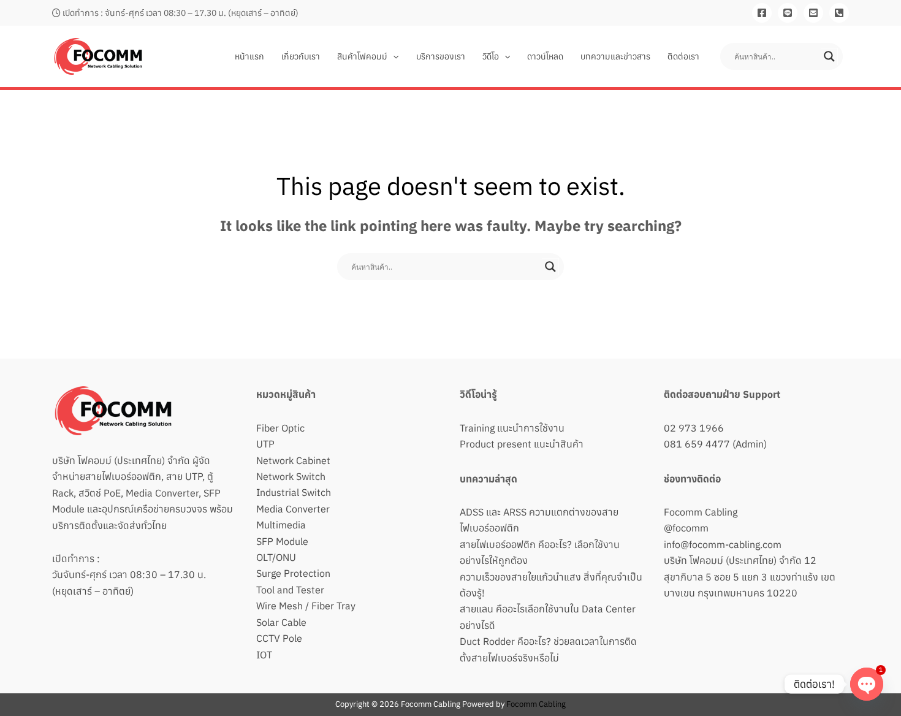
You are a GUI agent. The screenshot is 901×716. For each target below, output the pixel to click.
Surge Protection (293, 573)
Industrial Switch (293, 492)
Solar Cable (281, 622)
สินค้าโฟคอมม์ (362, 56)
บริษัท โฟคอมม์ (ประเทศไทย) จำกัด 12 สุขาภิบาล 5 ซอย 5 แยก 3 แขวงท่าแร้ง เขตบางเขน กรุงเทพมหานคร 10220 (749, 576)
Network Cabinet (293, 460)
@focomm (686, 528)
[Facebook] (762, 13)
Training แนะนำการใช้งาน (512, 428)
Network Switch (290, 476)
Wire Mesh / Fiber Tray (305, 606)
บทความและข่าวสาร (615, 56)
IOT (264, 655)
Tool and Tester (290, 590)
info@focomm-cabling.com (722, 544)
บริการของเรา (440, 56)
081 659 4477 (697, 444)
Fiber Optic (280, 428)
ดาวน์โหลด (545, 56)
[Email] (813, 13)
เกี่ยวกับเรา (300, 56)
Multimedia (281, 525)
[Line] (787, 13)
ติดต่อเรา (683, 56)
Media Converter (293, 509)
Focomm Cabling (700, 512)
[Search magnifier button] (829, 56)
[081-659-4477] (839, 13)
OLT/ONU (276, 557)
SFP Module (282, 541)
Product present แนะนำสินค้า (522, 444)
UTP (265, 444)
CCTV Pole (279, 638)
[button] (392, 56)
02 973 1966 (694, 428)
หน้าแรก (249, 56)
